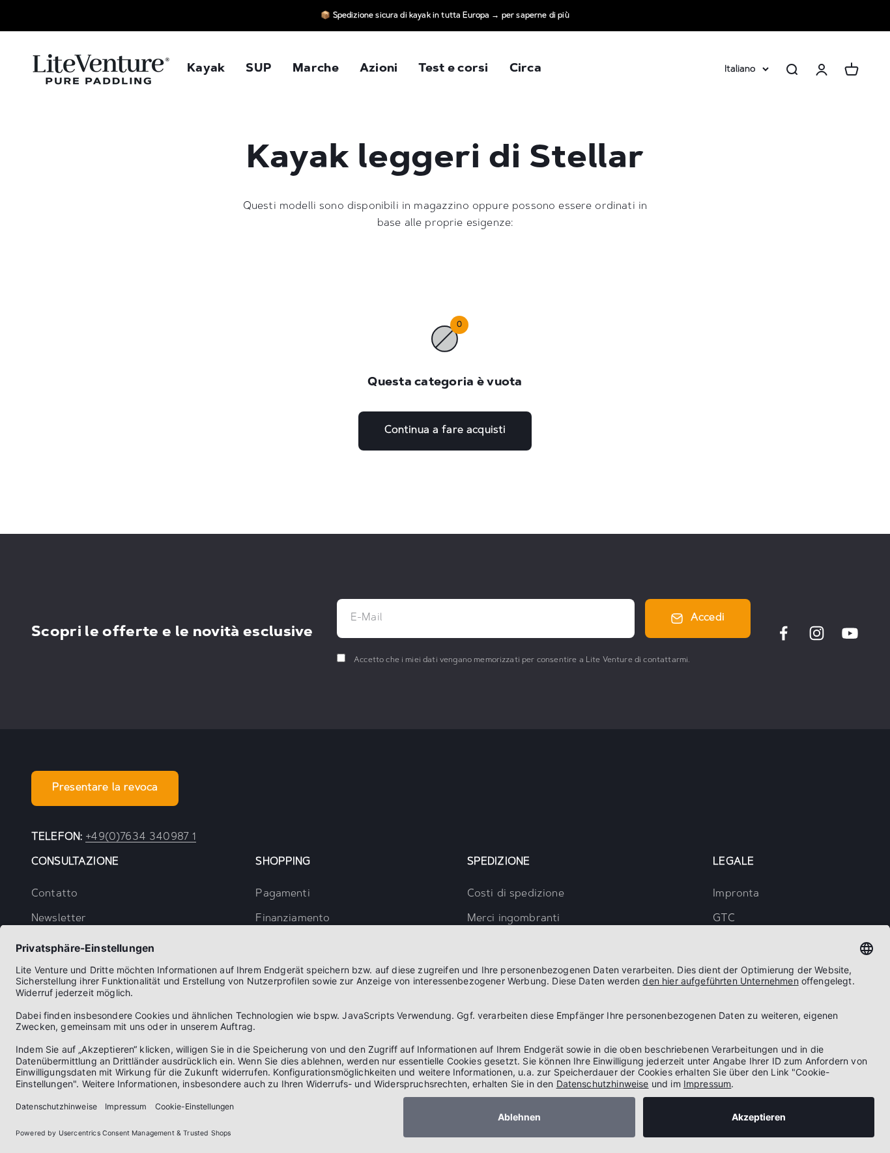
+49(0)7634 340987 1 (140, 837)
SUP (259, 70)
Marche (316, 70)
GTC (723, 918)
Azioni (379, 70)
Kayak (206, 70)
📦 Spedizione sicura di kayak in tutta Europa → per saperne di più (445, 16)
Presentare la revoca (105, 788)
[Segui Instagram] (816, 633)
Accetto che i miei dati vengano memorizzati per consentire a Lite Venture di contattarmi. (521, 660)
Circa (525, 70)
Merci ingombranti (513, 918)
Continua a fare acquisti (445, 430)
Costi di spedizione (515, 894)
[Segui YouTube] (850, 633)
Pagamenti (282, 894)
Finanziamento (292, 918)
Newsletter (59, 918)
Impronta (736, 894)
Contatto (54, 894)
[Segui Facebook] (783, 633)
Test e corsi (453, 70)
